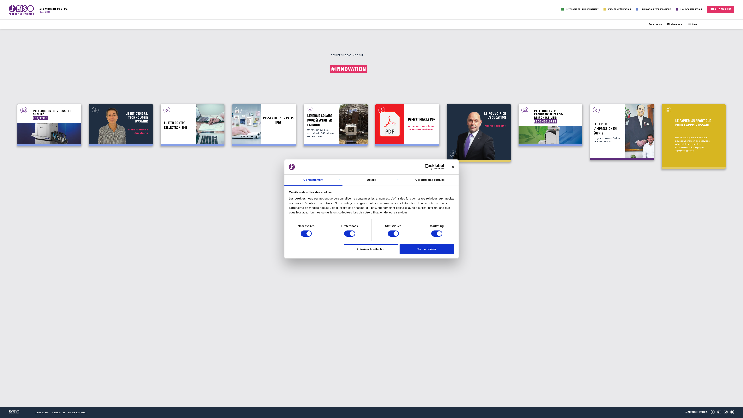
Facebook (713, 412)
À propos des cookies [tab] (429, 179)
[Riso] (21, 10)
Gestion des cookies (77, 413)
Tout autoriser (426, 249)
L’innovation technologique (656, 9)
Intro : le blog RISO (720, 9)
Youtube (732, 412)
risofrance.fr (58, 413)
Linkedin (719, 412)
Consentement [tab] (313, 179)
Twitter (726, 412)
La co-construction (691, 9)
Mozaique (676, 24)
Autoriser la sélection (370, 249)
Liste (695, 24)
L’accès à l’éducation (619, 9)
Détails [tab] (371, 179)
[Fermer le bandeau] (453, 166)
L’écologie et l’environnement (582, 9)
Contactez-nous (42, 413)
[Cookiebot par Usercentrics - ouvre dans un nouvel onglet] (427, 167)
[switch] (349, 233)
